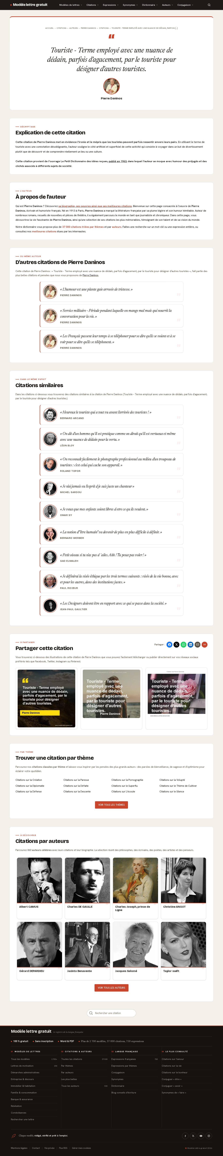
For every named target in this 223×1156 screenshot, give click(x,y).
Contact (36, 1148)
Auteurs (166, 4)
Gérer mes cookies (81, 1148)
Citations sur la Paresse (76, 780)
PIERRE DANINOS (88, 28)
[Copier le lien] (204, 645)
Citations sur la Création (29, 780)
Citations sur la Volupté (172, 780)
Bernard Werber (72, 538)
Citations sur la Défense (29, 791)
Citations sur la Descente (77, 791)
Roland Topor (70, 471)
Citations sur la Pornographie (127, 780)
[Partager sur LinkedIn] (190, 645)
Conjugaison (184, 4)
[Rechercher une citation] (91, 1013)
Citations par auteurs (42, 841)
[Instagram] (209, 1136)
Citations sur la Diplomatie (30, 786)
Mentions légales (19, 1148)
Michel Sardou (71, 492)
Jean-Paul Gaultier (73, 609)
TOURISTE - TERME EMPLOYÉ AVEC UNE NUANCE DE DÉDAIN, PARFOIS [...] (145, 28)
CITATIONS (104, 28)
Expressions (109, 4)
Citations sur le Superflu (125, 786)
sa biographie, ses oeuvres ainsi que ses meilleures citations (95, 206)
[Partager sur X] (176, 645)
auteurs (116, 227)
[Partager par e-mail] (197, 645)
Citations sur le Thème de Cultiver (178, 786)
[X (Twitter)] (193, 1136)
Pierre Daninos (111, 98)
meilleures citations (44, 231)
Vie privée (49, 1148)
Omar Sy (66, 515)
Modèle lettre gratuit (30, 5)
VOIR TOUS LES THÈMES (111, 804)
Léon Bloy (67, 445)
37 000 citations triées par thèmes (83, 227)
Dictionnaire (148, 4)
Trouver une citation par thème (55, 758)
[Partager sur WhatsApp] (183, 645)
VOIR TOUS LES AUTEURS (111, 987)
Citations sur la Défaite (76, 786)
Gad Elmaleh (69, 560)
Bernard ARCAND (72, 418)
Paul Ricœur (69, 588)
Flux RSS (63, 1148)
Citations (91, 4)
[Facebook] (185, 1136)
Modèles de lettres (69, 4)
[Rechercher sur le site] (209, 5)
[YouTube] (201, 1136)
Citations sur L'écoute (123, 791)
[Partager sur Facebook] (169, 645)
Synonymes (129, 4)
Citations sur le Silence (171, 791)
